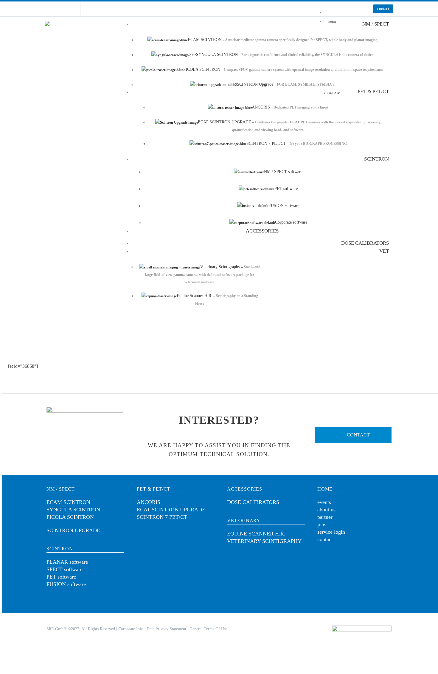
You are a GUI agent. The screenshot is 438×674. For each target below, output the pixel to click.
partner (325, 517)
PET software (61, 577)
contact (383, 9)
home (325, 488)
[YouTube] (65, 9)
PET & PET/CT (153, 488)
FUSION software (66, 584)
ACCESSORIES (244, 488)
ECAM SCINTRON (68, 502)
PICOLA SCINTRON (70, 517)
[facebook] (360, 560)
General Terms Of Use (208, 629)
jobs (321, 524)
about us (326, 510)
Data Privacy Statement (166, 629)
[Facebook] (47, 9)
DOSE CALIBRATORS (253, 502)
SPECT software (64, 569)
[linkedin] (323, 560)
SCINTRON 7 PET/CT (162, 517)
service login (331, 532)
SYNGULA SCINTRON (73, 510)
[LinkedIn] (56, 9)
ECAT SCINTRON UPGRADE (171, 510)
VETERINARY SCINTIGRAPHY (264, 541)
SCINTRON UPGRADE (73, 530)
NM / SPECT (60, 488)
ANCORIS (148, 502)
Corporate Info (130, 629)
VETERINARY (243, 520)
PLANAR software (67, 562)
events (324, 502)
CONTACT (358, 434)
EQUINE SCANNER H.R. (256, 534)
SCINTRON (59, 548)
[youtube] (342, 560)
